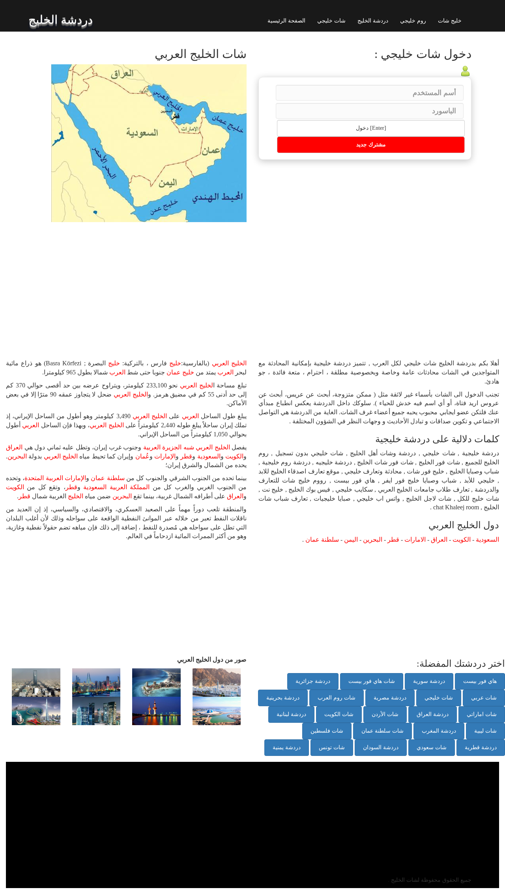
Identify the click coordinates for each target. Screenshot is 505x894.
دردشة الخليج (372, 21)
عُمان (142, 456)
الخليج (75, 496)
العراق (14, 447)
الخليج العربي (229, 363)
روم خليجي (413, 21)
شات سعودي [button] (432, 747)
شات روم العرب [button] (336, 698)
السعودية (209, 456)
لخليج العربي (196, 385)
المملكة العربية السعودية (116, 487)
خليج (114, 363)
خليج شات (450, 21)
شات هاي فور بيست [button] (371, 681)
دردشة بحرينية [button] (282, 698)
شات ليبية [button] (485, 731)
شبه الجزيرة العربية (168, 447)
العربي (190, 416)
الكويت (234, 456)
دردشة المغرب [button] (439, 731)
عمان (173, 372)
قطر (186, 456)
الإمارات (165, 456)
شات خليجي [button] (439, 698)
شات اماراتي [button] (482, 714)
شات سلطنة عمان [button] (382, 731)
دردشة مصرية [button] (390, 698)
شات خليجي (331, 21)
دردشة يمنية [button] (287, 747)
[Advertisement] (140, 281)
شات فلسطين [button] (326, 731)
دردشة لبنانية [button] (291, 714)
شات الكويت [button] (339, 714)
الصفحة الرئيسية (286, 21)
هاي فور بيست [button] (480, 681)
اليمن (351, 539)
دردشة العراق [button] (433, 714)
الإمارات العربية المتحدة (55, 478)
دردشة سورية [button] (429, 681)
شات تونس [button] (332, 747)
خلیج (175, 363)
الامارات (415, 539)
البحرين (17, 456)
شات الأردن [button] (385, 714)
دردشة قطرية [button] (481, 747)
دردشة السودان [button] (380, 747)
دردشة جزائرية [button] (313, 681)
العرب (225, 372)
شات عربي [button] (484, 698)
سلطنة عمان (107, 478)
